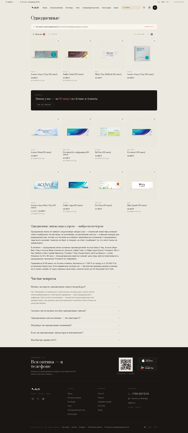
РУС (163, 2)
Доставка (65, 427)
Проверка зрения (104, 402)
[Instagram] (33, 399)
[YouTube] (43, 399)
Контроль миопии (56, 8)
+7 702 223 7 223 (178, 2)
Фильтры (39, 34)
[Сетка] (152, 34)
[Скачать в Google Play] (147, 368)
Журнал (101, 398)
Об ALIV (101, 393)
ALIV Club (101, 406)
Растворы (69, 8)
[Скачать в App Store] (147, 360)
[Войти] (155, 7)
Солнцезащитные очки (90, 8)
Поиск (127, 7)
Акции (116, 8)
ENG (167, 2)
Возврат (82, 427)
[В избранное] (58, 41)
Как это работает (44, 104)
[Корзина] (149, 7)
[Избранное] (144, 7)
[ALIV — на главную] (35, 7)
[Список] (155, 34)
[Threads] (38, 399)
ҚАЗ (159, 2)
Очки (77, 8)
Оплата (74, 427)
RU (145, 427)
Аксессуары (106, 8)
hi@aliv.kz (131, 403)
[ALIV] (36, 389)
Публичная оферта (95, 427)
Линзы (45, 8)
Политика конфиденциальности (117, 427)
